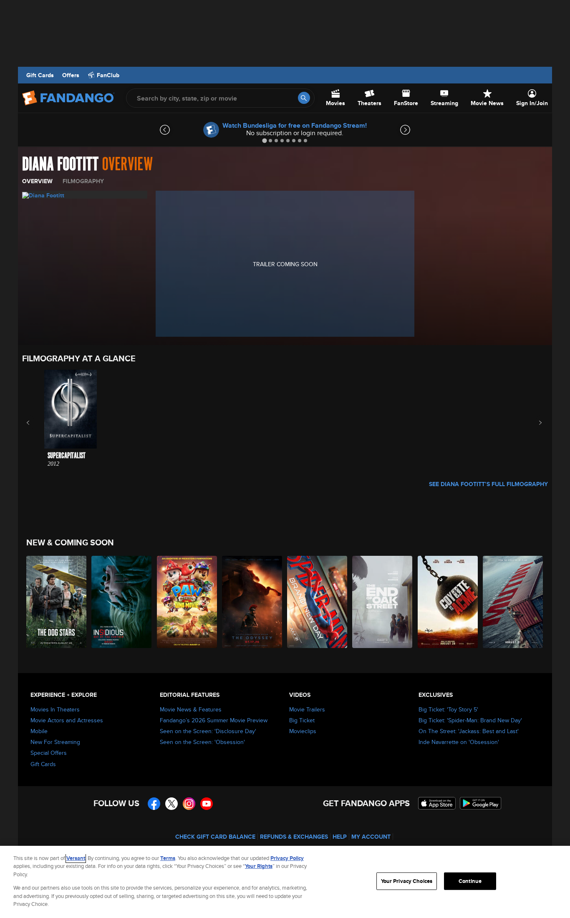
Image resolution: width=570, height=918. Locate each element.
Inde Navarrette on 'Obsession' (459, 742)
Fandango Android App (481, 803)
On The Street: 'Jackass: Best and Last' (469, 731)
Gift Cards (40, 75)
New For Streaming (55, 742)
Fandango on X (171, 803)
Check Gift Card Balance (215, 836)
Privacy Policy (287, 858)
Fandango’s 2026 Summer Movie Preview (213, 720)
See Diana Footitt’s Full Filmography (488, 484)
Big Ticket (302, 720)
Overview (37, 181)
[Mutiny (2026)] (513, 602)
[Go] (304, 98)
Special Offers (48, 753)
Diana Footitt (60, 164)
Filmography (83, 181)
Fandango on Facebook (154, 803)
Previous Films (35, 423)
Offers (70, 75)
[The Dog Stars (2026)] (56, 602)
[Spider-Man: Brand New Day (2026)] (317, 602)
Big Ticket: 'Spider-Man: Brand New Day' (470, 720)
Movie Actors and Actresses (66, 720)
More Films (535, 423)
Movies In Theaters (55, 709)
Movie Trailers (307, 709)
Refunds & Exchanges (294, 836)
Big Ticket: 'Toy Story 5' (448, 709)
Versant (75, 858)
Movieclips (302, 731)
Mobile (39, 731)
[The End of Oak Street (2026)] (382, 602)
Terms (167, 858)
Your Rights (258, 866)
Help (340, 836)
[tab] (264, 140)
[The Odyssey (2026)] (252, 602)
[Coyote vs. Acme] (448, 602)
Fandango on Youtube (206, 803)
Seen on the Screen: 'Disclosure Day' (208, 731)
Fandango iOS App (437, 803)
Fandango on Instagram (189, 803)
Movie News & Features (191, 709)
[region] (285, 882)
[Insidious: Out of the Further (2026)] (121, 602)
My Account (371, 836)
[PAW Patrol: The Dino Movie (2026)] (187, 602)
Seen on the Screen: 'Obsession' (202, 742)
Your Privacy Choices (407, 881)
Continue (470, 881)
